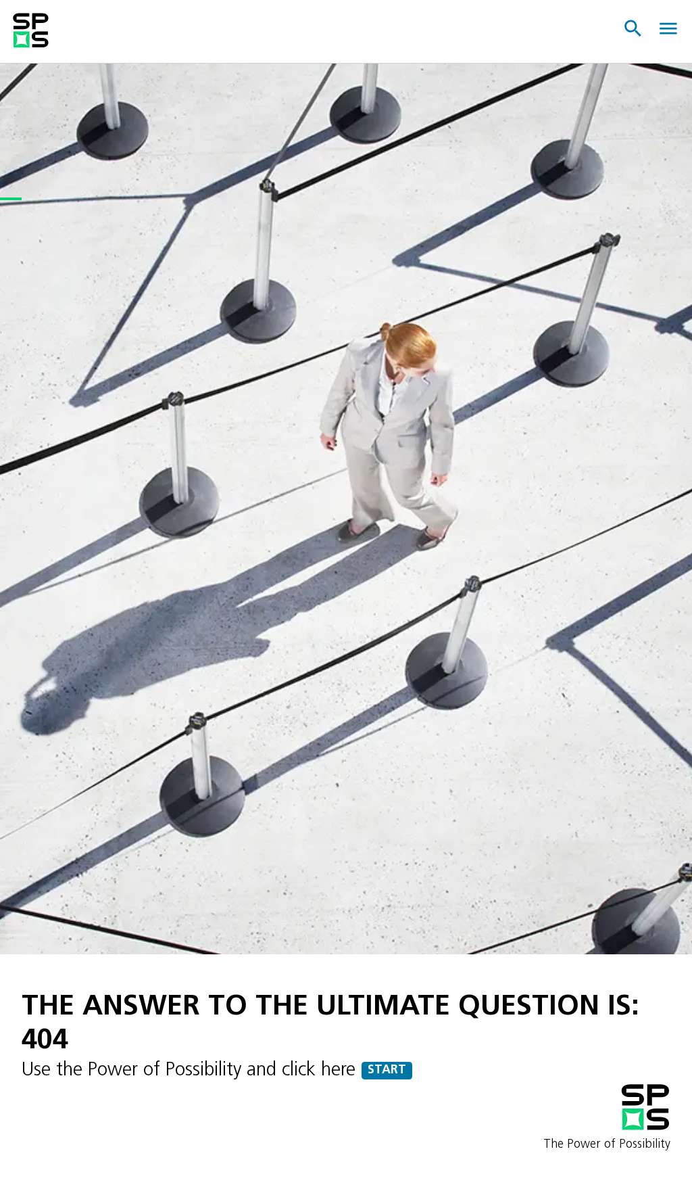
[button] (633, 29)
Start (387, 1071)
